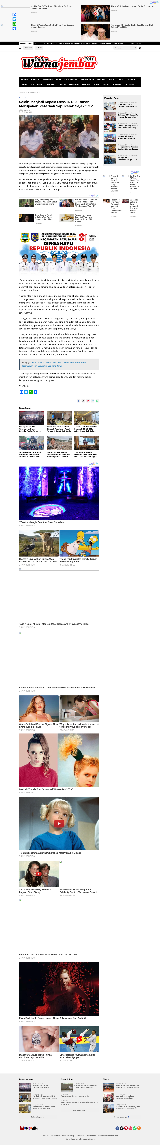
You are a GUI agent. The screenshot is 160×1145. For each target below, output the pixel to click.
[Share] (14, 28)
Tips (32, 84)
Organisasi (116, 84)
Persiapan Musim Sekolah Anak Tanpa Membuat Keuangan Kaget (85, 1086)
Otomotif (131, 79)
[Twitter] (14, 19)
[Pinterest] (126, 1128)
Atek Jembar (28, 110)
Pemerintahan (87, 79)
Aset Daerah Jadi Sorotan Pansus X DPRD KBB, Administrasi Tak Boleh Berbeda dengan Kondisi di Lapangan (86, 429)
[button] (135, 48)
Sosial (105, 84)
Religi (39, 84)
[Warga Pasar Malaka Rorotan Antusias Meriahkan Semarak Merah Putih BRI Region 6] (108, 1097)
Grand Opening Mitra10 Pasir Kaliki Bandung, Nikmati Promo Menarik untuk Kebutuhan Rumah (128, 127)
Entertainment (71, 79)
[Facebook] (14, 14)
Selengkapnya (37, 1117)
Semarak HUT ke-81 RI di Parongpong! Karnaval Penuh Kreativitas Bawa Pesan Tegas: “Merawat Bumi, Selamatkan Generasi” (30, 454)
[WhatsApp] (14, 24)
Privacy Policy (68, 1136)
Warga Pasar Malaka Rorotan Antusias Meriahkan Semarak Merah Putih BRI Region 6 (128, 1097)
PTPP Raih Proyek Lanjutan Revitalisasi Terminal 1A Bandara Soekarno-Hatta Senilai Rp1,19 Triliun (128, 1108)
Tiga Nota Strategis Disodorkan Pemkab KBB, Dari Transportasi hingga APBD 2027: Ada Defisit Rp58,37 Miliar (85, 454)
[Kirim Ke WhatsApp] (97, 400)
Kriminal (62, 84)
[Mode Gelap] (140, 48)
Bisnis (58, 79)
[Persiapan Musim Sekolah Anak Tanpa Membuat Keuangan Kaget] (67, 1087)
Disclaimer (91, 1136)
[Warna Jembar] (58, 63)
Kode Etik (55, 1136)
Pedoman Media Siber (108, 1136)
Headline (35, 79)
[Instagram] (130, 1128)
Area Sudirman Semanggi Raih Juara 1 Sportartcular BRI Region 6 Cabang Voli (127, 1086)
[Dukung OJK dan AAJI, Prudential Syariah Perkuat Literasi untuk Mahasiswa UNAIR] (110, 116)
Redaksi (80, 1136)
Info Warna (129, 84)
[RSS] (139, 1128)
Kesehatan (50, 84)
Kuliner (23, 84)
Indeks (39, 48)
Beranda (28, 48)
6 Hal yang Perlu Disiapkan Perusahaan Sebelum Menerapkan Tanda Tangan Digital (128, 105)
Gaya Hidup (48, 79)
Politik (111, 79)
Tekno (120, 79)
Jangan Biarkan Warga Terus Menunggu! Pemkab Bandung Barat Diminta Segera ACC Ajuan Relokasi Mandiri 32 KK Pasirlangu (59, 454)
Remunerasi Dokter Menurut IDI (75, 1096)
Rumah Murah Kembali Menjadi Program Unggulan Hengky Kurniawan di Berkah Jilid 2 (92, 43)
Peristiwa (101, 79)
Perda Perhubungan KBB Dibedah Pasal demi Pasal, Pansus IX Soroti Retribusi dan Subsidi (58, 429)
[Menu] (20, 48)
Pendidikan (74, 84)
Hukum (97, 84)
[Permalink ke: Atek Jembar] (21, 111)
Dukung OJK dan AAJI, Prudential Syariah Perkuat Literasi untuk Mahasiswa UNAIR (128, 116)
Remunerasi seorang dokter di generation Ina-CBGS (79, 1103)
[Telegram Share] (92, 400)
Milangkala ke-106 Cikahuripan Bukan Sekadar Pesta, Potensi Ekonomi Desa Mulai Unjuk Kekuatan (31, 429)
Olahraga (86, 84)
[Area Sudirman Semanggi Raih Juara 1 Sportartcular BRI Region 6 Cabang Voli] (108, 1087)
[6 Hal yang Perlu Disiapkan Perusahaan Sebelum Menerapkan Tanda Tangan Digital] (110, 106)
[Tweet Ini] (83, 400)
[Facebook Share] (78, 400)
